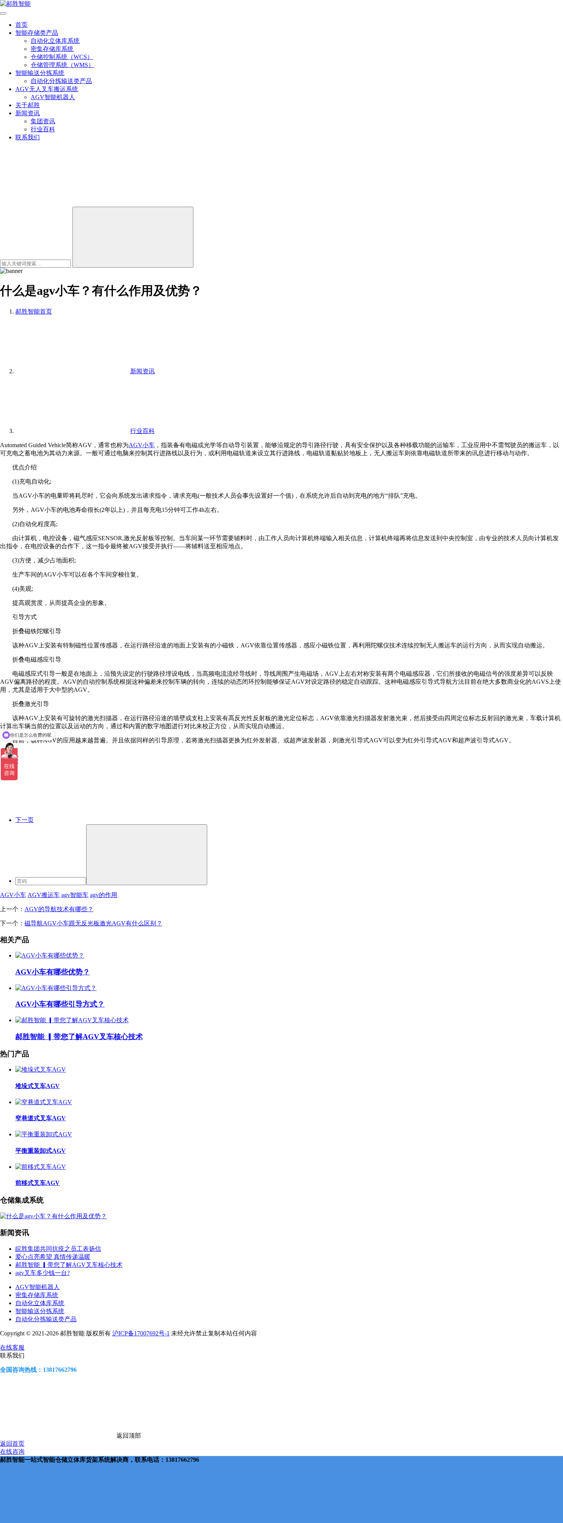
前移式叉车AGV (37, 1183)
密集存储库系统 (52, 49)
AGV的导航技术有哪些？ (59, 909)
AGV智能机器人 (53, 97)
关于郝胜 (27, 105)
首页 (21, 24)
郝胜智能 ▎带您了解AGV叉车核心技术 (79, 1037)
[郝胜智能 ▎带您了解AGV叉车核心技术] (72, 1020)
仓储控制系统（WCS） (62, 57)
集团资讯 (43, 121)
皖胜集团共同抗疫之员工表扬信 (58, 1248)
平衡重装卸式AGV (40, 1150)
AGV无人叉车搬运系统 (46, 89)
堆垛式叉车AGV (37, 1086)
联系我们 (27, 137)
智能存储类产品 (36, 32)
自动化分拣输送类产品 (61, 81)
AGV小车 (142, 445)
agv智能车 (74, 895)
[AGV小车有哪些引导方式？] (56, 988)
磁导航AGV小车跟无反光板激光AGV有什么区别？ (93, 923)
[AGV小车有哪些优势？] (49, 955)
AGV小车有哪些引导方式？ (60, 1004)
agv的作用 (103, 895)
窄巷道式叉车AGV (40, 1118)
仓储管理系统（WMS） (62, 65)
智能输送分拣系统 (39, 73)
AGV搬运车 (44, 895)
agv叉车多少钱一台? (42, 1273)
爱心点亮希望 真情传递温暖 (52, 1256)
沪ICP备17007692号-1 (141, 1333)
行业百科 (43, 129)
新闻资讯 (27, 113)
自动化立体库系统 (55, 41)
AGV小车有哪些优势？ (52, 972)
